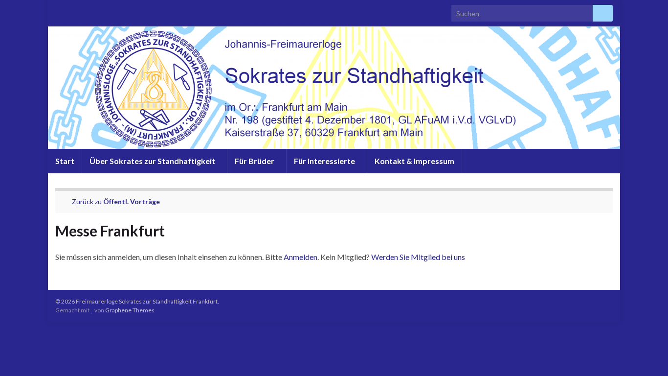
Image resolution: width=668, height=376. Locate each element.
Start (64, 160)
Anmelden (300, 256)
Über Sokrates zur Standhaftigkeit (153, 160)
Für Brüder (255, 160)
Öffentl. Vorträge (131, 201)
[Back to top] (646, 354)
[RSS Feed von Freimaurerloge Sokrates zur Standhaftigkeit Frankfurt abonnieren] (60, 10)
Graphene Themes (130, 310)
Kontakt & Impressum (414, 160)
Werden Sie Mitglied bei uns (418, 256)
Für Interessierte (325, 160)
